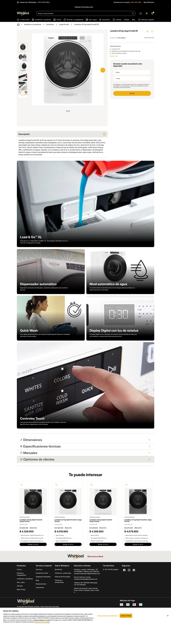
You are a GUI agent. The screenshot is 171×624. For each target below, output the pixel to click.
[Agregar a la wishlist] (152, 31)
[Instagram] (129, 570)
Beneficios (58, 569)
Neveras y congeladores (21, 574)
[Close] (168, 7)
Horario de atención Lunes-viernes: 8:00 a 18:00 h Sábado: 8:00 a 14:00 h (86, 590)
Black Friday (21, 589)
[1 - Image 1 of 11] (22, 47)
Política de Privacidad (62, 577)
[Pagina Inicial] (38, 602)
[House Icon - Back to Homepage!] (18, 24)
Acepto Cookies (126, 615)
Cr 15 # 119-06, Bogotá (110, 569)
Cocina (19, 569)
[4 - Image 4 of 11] (22, 76)
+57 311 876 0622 (43, 2)
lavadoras (50, 24)
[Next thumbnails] (22, 93)
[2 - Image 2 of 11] (22, 57)
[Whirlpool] (76, 556)
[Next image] (102, 70)
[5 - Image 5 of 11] (22, 86)
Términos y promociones (59, 581)
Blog (37, 580)
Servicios (39, 569)
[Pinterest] (133, 570)
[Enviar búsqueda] (133, 13)
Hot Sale (20, 586)
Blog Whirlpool (149, 2)
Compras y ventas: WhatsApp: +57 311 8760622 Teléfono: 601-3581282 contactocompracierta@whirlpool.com (87, 571)
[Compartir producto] (147, 31)
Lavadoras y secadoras (25, 579)
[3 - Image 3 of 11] (22, 66)
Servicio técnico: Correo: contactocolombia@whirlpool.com (85, 578)
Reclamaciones (41, 584)
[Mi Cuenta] (146, 13)
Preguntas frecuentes (43, 577)
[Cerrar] (168, 615)
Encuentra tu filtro (42, 573)
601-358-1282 (136, 2)
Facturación (40, 587)
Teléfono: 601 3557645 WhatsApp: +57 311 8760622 (86, 584)
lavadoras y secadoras (32, 24)
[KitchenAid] (96, 556)
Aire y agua (21, 582)
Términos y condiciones (63, 573)
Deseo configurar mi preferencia (107, 615)
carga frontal (64, 24)
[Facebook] (124, 570)
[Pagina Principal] (25, 13)
